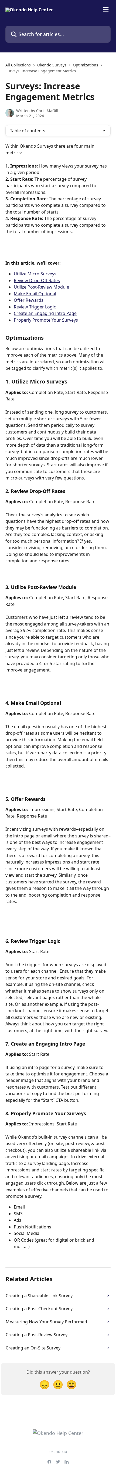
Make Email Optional (35, 294)
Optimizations (85, 64)
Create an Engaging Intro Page (45, 313)
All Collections (18, 64)
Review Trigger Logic (35, 307)
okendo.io (58, 1451)
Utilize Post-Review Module (41, 287)
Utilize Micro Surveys (35, 274)
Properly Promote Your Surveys (46, 320)
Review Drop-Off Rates (37, 280)
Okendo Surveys (51, 64)
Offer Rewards (28, 300)
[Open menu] (106, 9)
